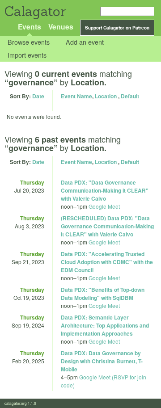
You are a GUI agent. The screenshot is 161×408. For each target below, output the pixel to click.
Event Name (76, 96)
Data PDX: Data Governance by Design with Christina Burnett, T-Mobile (102, 361)
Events (29, 26)
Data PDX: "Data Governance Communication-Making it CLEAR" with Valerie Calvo (104, 190)
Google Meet (104, 206)
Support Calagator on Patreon (117, 28)
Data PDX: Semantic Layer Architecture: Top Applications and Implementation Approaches (105, 325)
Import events (27, 54)
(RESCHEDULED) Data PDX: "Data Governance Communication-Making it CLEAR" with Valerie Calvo (107, 226)
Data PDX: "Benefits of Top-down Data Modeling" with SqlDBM (102, 294)
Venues (60, 26)
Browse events (29, 42)
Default (130, 96)
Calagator (34, 11)
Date (38, 96)
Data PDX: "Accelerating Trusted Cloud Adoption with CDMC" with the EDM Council (107, 262)
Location (106, 96)
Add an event (85, 42)
